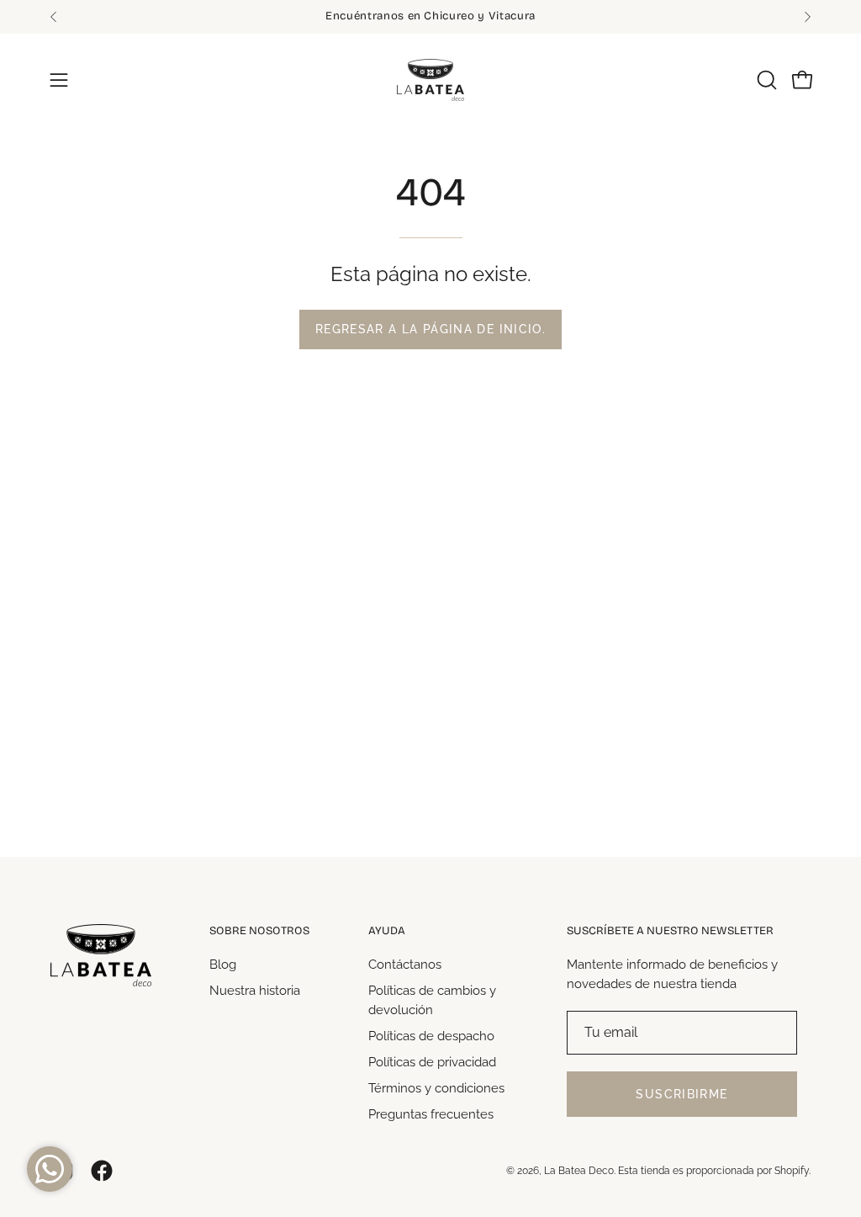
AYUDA (386, 931)
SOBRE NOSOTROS (259, 931)
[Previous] (53, 16)
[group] (430, 17)
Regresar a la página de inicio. (430, 329)
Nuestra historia (254, 989)
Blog (222, 964)
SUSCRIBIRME (681, 1094)
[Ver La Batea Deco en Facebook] (101, 1170)
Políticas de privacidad (432, 1062)
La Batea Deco (579, 1171)
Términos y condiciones (436, 1088)
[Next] (807, 16)
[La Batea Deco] (430, 80)
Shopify (791, 1171)
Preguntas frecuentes (431, 1114)
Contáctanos (404, 964)
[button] (765, 80)
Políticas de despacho (431, 1036)
